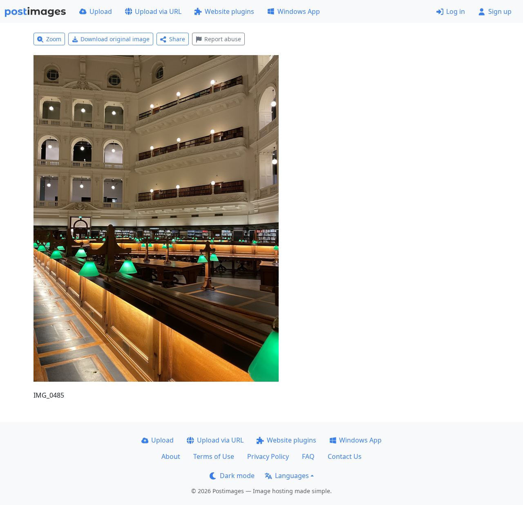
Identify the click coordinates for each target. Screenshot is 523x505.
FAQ (308, 456)
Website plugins (229, 11)
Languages (292, 475)
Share (177, 39)
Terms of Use (213, 456)
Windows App (298, 11)
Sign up (500, 11)
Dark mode (237, 475)
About (170, 456)
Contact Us (345, 456)
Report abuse (222, 39)
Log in (455, 11)
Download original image (115, 39)
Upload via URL (158, 11)
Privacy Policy (268, 456)
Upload (100, 11)
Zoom (53, 39)
